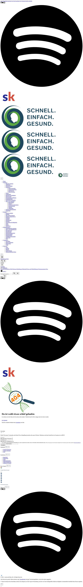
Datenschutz (5, 458)
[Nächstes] (2, 255)
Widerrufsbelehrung (7, 461)
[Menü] (2, 257)
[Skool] (9, 104)
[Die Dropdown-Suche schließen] (17, 273)
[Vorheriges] (2, 179)
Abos (47, 269)
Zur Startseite (4, 420)
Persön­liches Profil (9, 269)
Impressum (5, 457)
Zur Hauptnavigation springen (26, 1)
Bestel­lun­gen (19, 269)
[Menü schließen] (2, 265)
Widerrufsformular (7, 460)
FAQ (4, 451)
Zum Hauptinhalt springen (6, 1)
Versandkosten (22, 579)
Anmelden (3, 266)
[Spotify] (41, 87)
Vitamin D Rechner (7, 449)
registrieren (5, 267)
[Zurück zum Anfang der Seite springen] (2, 584)
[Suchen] (14, 273)
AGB (4, 459)
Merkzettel (24, 269)
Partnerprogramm (42, 269)
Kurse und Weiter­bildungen (32, 269)
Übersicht (3, 269)
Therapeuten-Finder (5, 258)
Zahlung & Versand (7, 463)
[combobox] (7, 274)
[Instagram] (4, 3)
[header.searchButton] (3, 261)
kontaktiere (18, 422)
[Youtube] (3, 3)
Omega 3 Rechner (7, 450)
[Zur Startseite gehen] (35, 152)
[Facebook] (1, 3)
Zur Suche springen (16, 1)
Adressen (15, 269)
